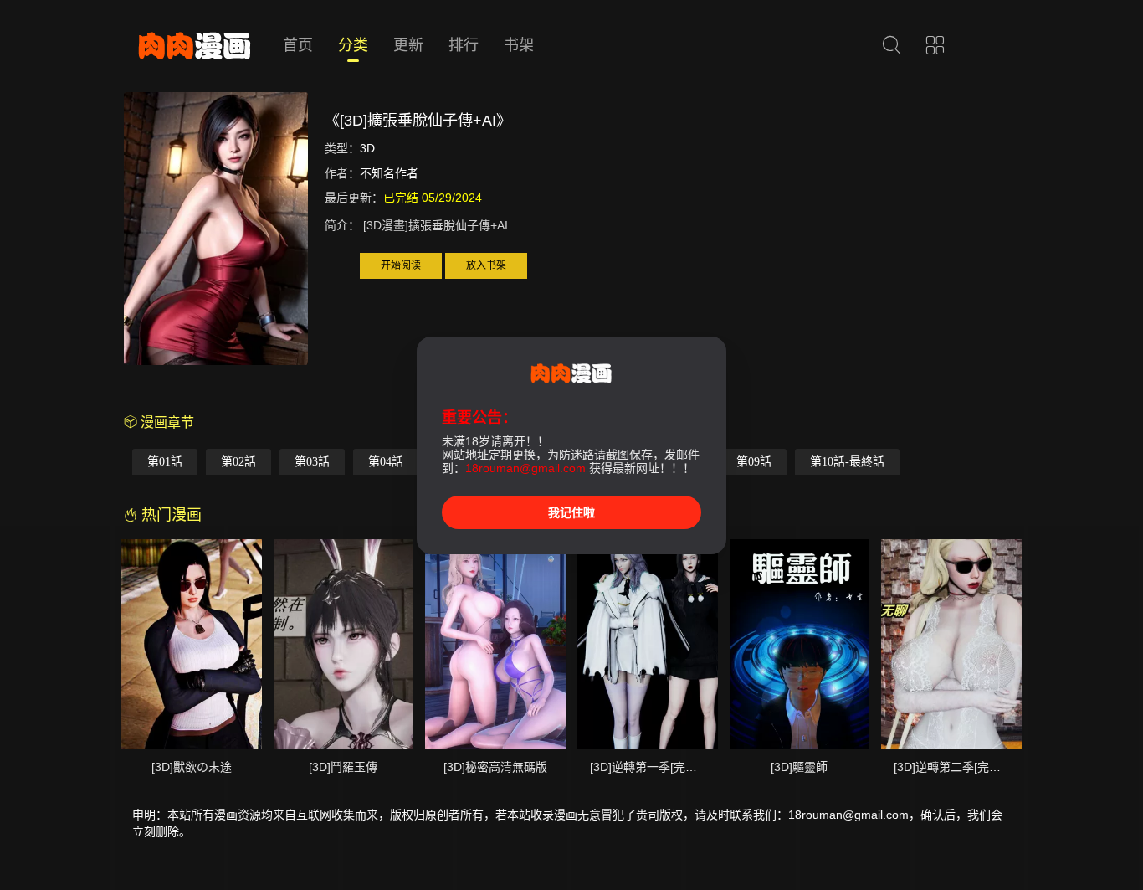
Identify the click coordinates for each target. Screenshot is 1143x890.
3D (367, 148)
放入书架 (486, 265)
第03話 (312, 461)
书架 (519, 45)
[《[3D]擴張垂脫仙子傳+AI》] (216, 231)
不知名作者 (389, 173)
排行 (463, 45)
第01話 (164, 461)
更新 (408, 45)
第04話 (385, 461)
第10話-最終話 (847, 461)
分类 (353, 45)
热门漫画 (169, 515)
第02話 (238, 461)
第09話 (753, 461)
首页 (298, 45)
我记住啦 (571, 512)
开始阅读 (401, 265)
